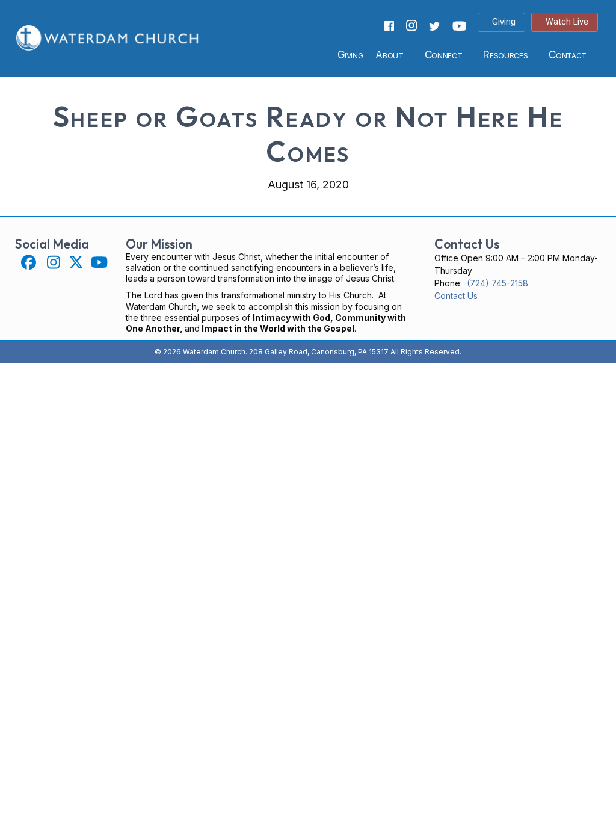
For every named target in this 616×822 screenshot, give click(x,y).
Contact (568, 55)
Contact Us (456, 296)
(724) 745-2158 (497, 283)
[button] (28, 262)
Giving (350, 55)
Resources (505, 55)
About (389, 55)
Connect (444, 55)
